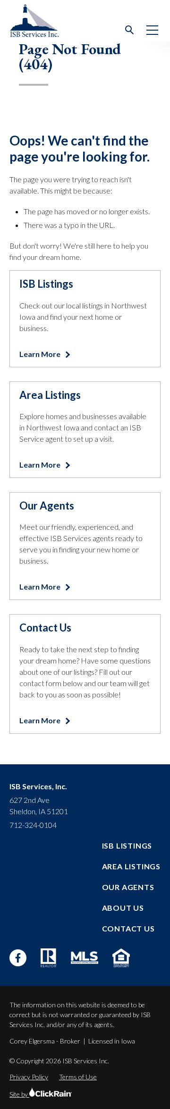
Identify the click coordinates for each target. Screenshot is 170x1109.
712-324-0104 (33, 824)
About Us (123, 907)
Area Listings (131, 866)
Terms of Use (78, 1077)
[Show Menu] (152, 30)
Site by (19, 1094)
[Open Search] (130, 30)
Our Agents (128, 886)
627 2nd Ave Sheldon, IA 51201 (38, 805)
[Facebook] (17, 957)
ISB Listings (127, 845)
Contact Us (128, 928)
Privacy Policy (28, 1077)
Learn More (40, 353)
